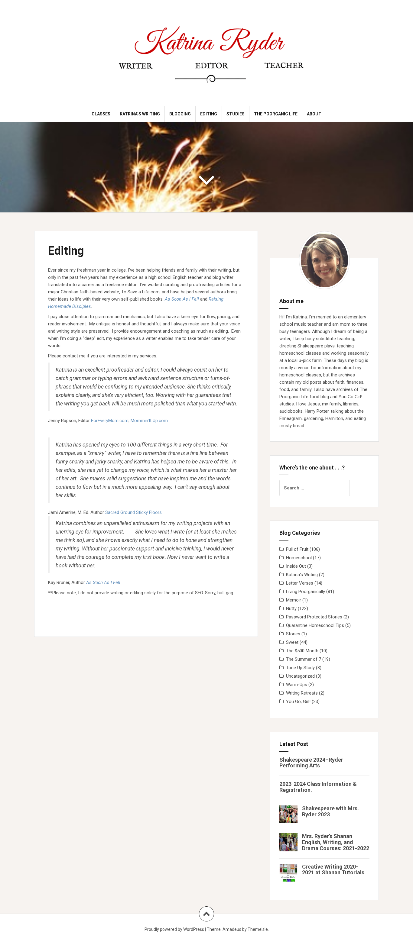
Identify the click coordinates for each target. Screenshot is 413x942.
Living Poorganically (305, 591)
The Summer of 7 (303, 659)
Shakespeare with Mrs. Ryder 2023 (330, 811)
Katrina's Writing (302, 574)
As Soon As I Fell (182, 299)
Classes (101, 113)
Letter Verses (299, 583)
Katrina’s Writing (140, 113)
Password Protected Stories (314, 617)
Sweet (292, 642)
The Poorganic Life (276, 113)
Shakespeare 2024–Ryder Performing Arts (311, 763)
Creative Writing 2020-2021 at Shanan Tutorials (333, 869)
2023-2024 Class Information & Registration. (318, 787)
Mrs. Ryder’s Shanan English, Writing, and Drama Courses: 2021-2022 (335, 842)
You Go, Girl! (298, 701)
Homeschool (299, 557)
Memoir (293, 600)
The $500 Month (302, 650)
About (314, 113)
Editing (208, 113)
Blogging (180, 113)
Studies (235, 113)
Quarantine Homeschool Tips (315, 625)
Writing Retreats (302, 693)
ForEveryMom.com (109, 420)
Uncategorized (300, 676)
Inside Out (296, 566)
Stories (293, 634)
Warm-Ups (296, 684)
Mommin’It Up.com (149, 420)
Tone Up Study (300, 667)
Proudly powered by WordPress (174, 929)
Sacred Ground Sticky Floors (133, 512)
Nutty (291, 608)
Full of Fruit (297, 549)
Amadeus (232, 929)
